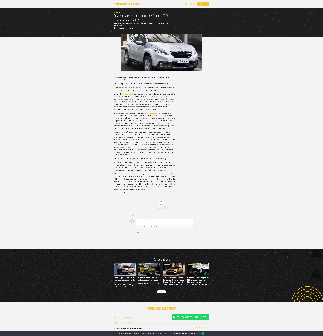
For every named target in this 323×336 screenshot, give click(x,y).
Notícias (117, 264)
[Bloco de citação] (152, 226)
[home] (126, 4)
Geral (115, 322)
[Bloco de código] (154, 226)
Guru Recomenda (130, 317)
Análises (116, 12)
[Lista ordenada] (147, 226)
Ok (202, 333)
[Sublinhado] (142, 226)
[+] (161, 226)
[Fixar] (145, 226)
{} (158, 226)
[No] (321, 333)
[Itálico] (140, 226)
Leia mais (161, 291)
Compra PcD (117, 320)
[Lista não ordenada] (149, 226)
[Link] (156, 226)
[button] (176, 4)
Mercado (127, 320)
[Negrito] (138, 226)
